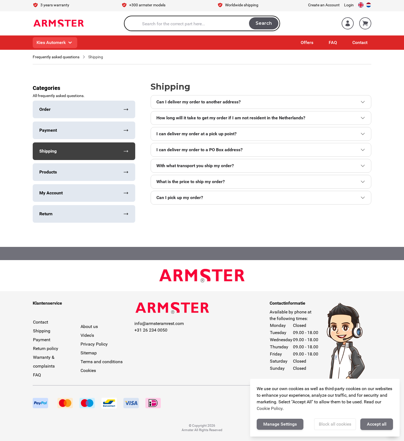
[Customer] (348, 23)
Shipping (41, 330)
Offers (307, 42)
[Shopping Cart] (365, 23)
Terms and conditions (102, 361)
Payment (41, 339)
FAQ (333, 42)
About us (89, 326)
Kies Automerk (51, 42)
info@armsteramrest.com (159, 323)
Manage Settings (280, 424)
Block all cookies (335, 424)
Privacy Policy (94, 344)
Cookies (88, 370)
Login (349, 5)
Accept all (376, 424)
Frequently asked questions (56, 57)
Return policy (45, 348)
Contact (359, 42)
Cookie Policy (270, 408)
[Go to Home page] (59, 23)
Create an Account (324, 5)
